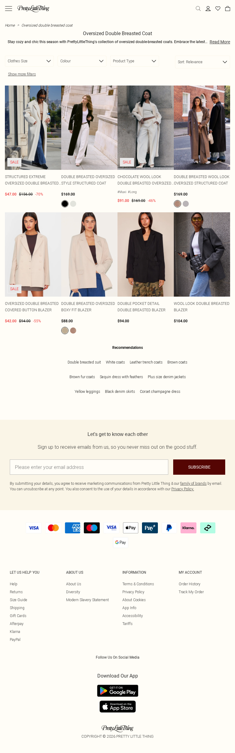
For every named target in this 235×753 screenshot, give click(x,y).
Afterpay (17, 623)
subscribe (199, 467)
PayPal (15, 639)
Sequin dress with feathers (121, 377)
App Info (129, 607)
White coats (115, 362)
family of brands (193, 483)
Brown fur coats (82, 377)
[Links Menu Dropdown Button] (8, 8)
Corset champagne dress (160, 391)
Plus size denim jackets (167, 377)
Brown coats (177, 362)
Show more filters (22, 74)
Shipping (17, 607)
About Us (73, 584)
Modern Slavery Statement (87, 600)
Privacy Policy (133, 592)
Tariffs (127, 623)
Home (10, 25)
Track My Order (191, 592)
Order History (189, 584)
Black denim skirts (120, 391)
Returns (16, 592)
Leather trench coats (146, 362)
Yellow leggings (87, 391)
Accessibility (132, 615)
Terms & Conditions (138, 584)
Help (13, 584)
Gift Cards (18, 615)
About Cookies (134, 600)
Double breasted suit (84, 362)
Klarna (15, 631)
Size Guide (18, 600)
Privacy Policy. (182, 489)
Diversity (73, 592)
